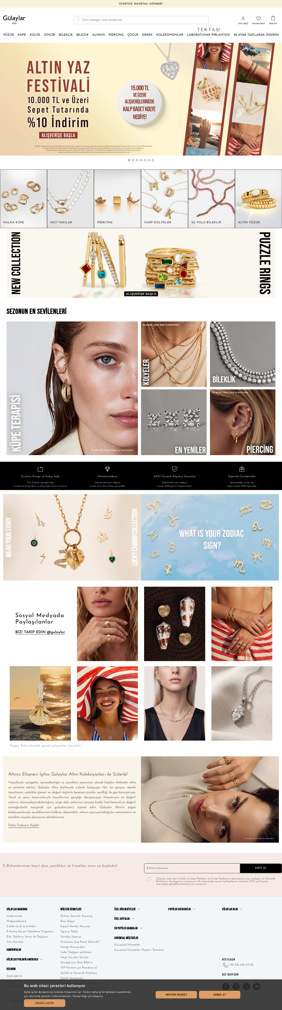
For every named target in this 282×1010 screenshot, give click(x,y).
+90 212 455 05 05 (241, 964)
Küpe (22, 35)
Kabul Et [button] (219, 994)
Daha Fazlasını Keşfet (23, 825)
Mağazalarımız (17, 921)
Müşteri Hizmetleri (70, 909)
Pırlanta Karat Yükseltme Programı (30, 931)
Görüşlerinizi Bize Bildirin (76, 962)
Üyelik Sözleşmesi (71, 978)
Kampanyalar (14, 950)
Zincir (49, 35)
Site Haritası (15, 941)
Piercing (116, 35)
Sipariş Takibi (69, 931)
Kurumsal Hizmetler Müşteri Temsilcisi (139, 950)
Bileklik (66, 35)
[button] (129, 160)
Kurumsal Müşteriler (126, 938)
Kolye (35, 35)
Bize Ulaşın (67, 921)
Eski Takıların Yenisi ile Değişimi (27, 936)
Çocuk (133, 35)
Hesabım (11, 969)
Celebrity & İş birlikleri (21, 926)
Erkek (147, 35)
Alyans (98, 35)
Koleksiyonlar (169, 35)
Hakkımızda (14, 916)
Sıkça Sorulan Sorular (74, 957)
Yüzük (8, 35)
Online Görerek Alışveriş (76, 916)
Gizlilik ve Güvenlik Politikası (78, 973)
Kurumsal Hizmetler (127, 944)
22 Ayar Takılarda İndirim (256, 35)
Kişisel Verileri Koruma (75, 926)
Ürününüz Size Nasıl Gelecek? (80, 941)
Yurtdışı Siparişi (70, 936)
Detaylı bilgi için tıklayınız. (88, 996)
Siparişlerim (14, 976)
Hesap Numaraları (72, 947)
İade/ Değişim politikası (75, 952)
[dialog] (141, 994)
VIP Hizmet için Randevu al (78, 967)
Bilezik (82, 35)
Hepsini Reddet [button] (176, 994)
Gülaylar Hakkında (17, 909)
